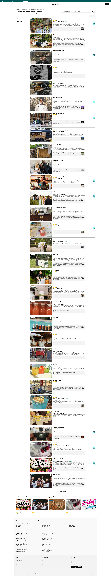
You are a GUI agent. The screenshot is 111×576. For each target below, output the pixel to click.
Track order (43, 561)
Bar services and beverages (24, 9)
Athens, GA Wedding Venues (46, 543)
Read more (82, 44)
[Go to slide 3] (41, 267)
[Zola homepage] (55, 4)
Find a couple (73, 562)
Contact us (43, 565)
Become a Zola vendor (19, 560)
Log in (72, 561)
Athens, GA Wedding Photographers (21, 543)
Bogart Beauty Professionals (46, 525)
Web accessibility (31, 574)
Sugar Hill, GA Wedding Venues (46, 540)
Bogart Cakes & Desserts (19, 527)
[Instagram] (75, 570)
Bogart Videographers (72, 525)
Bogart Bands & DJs (45, 526)
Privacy (17, 574)
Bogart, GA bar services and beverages (41, 9)
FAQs (42, 560)
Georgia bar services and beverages (32, 9)
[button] (75, 11)
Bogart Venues (71, 527)
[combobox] (84, 11)
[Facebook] (71, 570)
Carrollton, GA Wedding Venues (46, 549)
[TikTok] (77, 570)
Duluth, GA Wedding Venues (46, 545)
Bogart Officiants (18, 526)
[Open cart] (100, 4)
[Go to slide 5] (42, 47)
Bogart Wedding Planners (45, 527)
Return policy (43, 564)
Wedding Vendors (18, 9)
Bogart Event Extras (18, 525)
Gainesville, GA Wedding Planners (20, 538)
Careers (17, 564)
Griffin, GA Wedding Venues (46, 544)
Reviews (17, 561)
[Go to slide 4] (41, 47)
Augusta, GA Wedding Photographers (21, 545)
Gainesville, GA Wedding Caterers (20, 534)
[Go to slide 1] (39, 47)
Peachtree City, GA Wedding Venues (47, 550)
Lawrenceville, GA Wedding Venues (47, 538)
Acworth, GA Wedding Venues (46, 534)
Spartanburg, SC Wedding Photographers (21, 544)
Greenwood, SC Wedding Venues (47, 551)
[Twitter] (74, 570)
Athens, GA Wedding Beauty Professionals (21, 549)
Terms (21, 1)
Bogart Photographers (72, 526)
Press (16, 565)
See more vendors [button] (62, 491)
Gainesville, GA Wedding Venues (46, 539)
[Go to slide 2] (40, 47)
